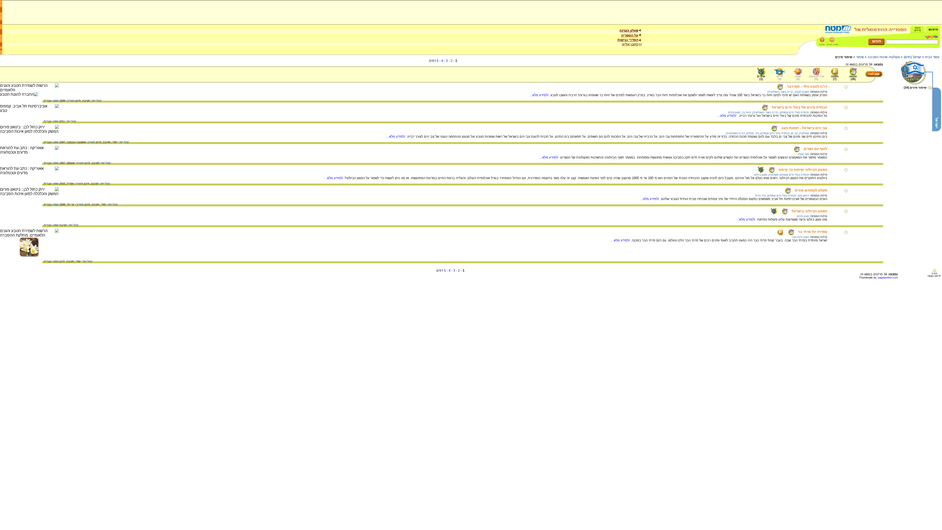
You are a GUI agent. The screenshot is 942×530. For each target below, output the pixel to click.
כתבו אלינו (630, 44)
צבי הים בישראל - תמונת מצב (804, 128)
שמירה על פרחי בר (812, 232)
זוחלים (750, 133)
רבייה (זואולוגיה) (735, 133)
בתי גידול (760, 195)
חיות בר (746, 112)
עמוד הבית (932, 57)
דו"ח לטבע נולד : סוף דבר (807, 86)
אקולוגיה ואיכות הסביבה (884, 57)
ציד (757, 133)
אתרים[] (761, 77)
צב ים (794, 133)
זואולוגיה (804, 133)
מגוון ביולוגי (760, 174)
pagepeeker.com (888, 277)
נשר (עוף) (803, 154)
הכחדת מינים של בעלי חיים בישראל (799, 107)
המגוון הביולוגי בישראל (809, 211)
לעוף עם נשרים (815, 149)
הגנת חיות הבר (800, 237)
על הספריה (629, 35)
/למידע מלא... (539, 95)
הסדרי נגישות (627, 40)
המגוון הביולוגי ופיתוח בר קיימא (803, 170)
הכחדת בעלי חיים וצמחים (794, 112)
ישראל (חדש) (912, 57)
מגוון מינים (734, 112)
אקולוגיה (773, 174)
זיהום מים (803, 195)
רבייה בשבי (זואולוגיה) (780, 91)
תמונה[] (834, 77)
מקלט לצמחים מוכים (811, 190)
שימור (860, 57)
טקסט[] (853, 77)
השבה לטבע (802, 91)
